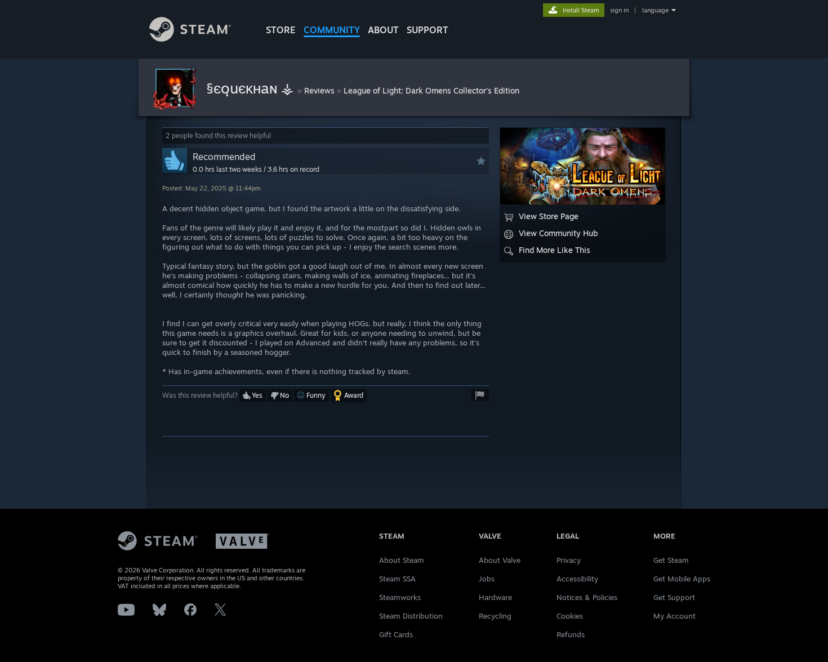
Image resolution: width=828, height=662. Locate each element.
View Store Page (548, 216)
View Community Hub (558, 233)
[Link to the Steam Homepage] (190, 38)
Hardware (495, 597)
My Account (674, 615)
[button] (252, 395)
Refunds (571, 634)
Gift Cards (396, 634)
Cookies (570, 615)
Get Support (674, 597)
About (383, 29)
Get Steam (671, 560)
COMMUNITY (332, 29)
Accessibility (577, 578)
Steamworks (400, 597)
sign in (619, 10)
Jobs (487, 578)
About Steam (401, 560)
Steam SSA (397, 578)
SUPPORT (427, 29)
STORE (281, 29)
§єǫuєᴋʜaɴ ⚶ (251, 88)
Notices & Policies (587, 597)
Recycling (495, 615)
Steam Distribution (411, 615)
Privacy (569, 560)
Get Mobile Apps (681, 578)
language (655, 10)
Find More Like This (554, 250)
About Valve (499, 560)
